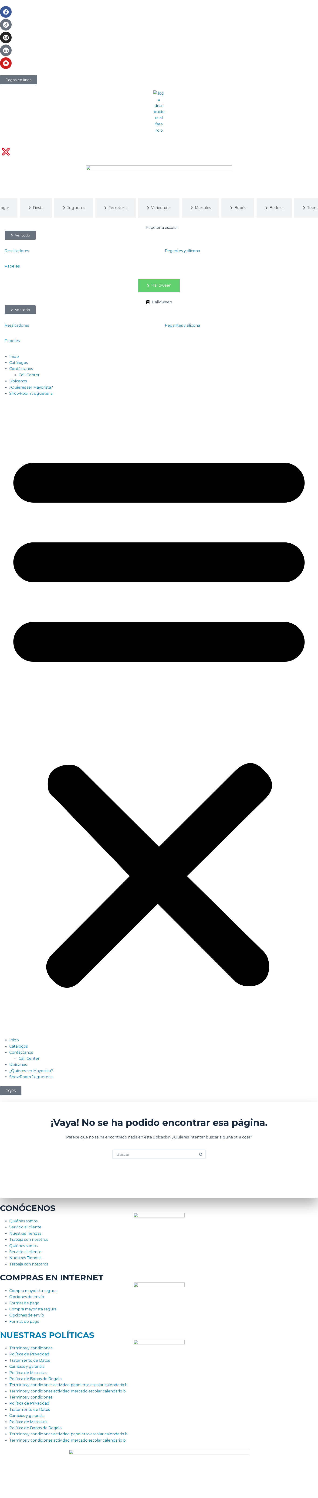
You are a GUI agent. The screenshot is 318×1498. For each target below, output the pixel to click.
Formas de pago (24, 1303)
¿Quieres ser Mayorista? (31, 387)
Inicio (14, 356)
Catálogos (18, 362)
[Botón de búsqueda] (201, 1154)
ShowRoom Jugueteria (31, 393)
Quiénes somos (23, 1221)
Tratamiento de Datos (29, 1360)
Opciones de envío (26, 1297)
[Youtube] (6, 63)
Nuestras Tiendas (25, 1233)
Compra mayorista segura (33, 1291)
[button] (159, 717)
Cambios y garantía (26, 1366)
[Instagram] (6, 37)
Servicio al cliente (25, 1227)
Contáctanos (21, 369)
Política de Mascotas (28, 1373)
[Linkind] (6, 50)
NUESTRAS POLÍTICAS (47, 1335)
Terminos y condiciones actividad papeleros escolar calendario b (68, 1385)
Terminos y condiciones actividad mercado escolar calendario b (67, 1391)
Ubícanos (18, 381)
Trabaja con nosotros (28, 1239)
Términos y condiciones (30, 1348)
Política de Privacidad (29, 1354)
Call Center (29, 375)
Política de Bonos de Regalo (35, 1379)
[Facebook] (6, 12)
